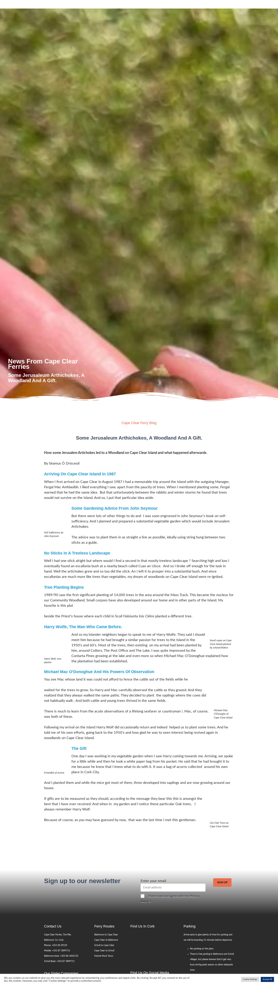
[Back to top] (271, 881)
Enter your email (153, 881)
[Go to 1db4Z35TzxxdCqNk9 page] (150, 944)
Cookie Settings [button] (250, 979)
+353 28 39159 (59, 945)
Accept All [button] (267, 979)
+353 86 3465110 (69, 956)
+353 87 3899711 (61, 951)
